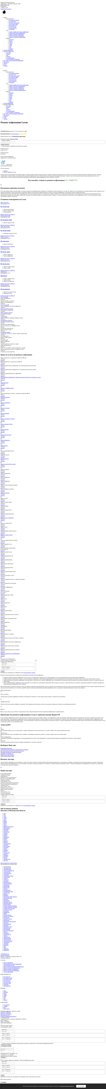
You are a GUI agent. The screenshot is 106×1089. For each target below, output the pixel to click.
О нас (4, 64)
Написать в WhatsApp (6, 1013)
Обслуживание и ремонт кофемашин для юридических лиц (12, 964)
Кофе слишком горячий (6, 312)
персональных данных (29, 672)
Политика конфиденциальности (8, 1016)
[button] (53, 351)
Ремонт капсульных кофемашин (17, 33)
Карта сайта (6, 1008)
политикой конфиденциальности (67, 1086)
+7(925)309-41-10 (5, 954)
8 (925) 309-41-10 (5, 5)
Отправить (3, 1057)
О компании (6, 1004)
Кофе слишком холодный (7, 308)
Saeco (10, 43)
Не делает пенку (7, 979)
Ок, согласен (81, 1086)
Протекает (11, 29)
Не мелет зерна (7, 982)
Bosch (10, 41)
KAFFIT (8, 56)
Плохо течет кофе (5, 304)
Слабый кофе (4, 316)
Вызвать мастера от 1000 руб (8, 214)
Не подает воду (13, 25)
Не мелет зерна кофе (14, 22)
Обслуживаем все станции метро (9, 863)
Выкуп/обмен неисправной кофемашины (13, 966)
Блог (4, 1007)
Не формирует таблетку (6, 320)
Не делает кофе (4, 297)
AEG (10, 46)
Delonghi (11, 39)
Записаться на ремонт (6, 9)
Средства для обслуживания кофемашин (13, 60)
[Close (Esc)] (1, 68)
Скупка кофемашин (8, 50)
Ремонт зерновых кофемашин (16, 34)
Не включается (13, 28)
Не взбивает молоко (14, 20)
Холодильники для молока (12, 59)
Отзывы (5, 65)
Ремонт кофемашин (8, 962)
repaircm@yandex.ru (5, 957)
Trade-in (5, 63)
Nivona (11, 42)
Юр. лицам (6, 61)
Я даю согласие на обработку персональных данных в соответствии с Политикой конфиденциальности (27, 1043)
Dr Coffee (8, 52)
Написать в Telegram (6, 1012)
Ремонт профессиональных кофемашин (19, 31)
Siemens (11, 48)
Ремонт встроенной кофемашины (17, 37)
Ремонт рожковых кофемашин (16, 35)
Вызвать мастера (5, 144)
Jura (10, 47)
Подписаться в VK (5, 1015)
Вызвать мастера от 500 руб (7, 235)
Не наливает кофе (13, 24)
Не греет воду (12, 21)
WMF (10, 45)
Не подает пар (12, 26)
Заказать (3, 360)
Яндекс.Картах (15, 133)
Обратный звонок (5, 955)
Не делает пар (6, 976)
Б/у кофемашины (10, 58)
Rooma (8, 54)
